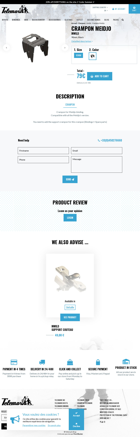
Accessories (55, 19)
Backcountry (38, 19)
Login (70, 217)
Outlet (80, 19)
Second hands (93, 19)
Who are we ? (105, 418)
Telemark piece (83, 400)
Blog (106, 19)
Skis (26, 19)
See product (70, 317)
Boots (5, 19)
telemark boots (61, 403)
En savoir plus (54, 425)
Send (69, 179)
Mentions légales (107, 412)
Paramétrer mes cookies (34, 425)
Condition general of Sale (110, 409)
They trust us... (106, 400)
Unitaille (70, 307)
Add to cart (102, 76)
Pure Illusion (78, 434)
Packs (116, 19)
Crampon (70, 104)
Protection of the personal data (113, 415)
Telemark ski (60, 400)
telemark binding (61, 406)
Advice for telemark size (110, 406)
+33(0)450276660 (111, 140)
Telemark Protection (81, 407)
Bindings (16, 19)
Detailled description (81, 41)
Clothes (68, 19)
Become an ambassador (109, 403)
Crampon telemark (84, 403)
